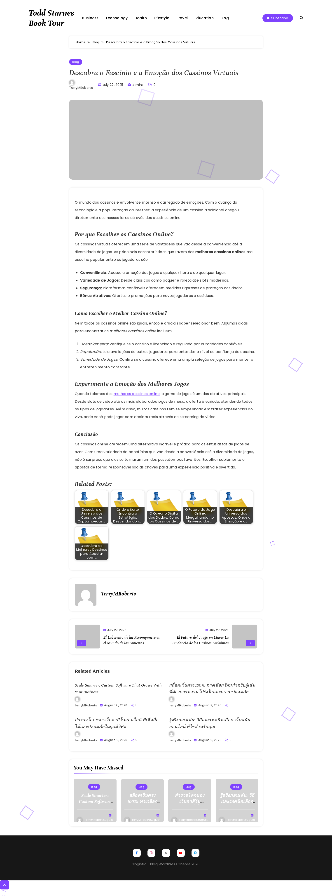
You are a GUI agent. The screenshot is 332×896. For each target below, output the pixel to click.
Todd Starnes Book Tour (51, 18)
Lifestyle (161, 18)
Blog (224, 18)
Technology (116, 18)
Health (141, 18)
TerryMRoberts (81, 87)
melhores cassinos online (137, 393)
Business (90, 18)
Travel (182, 18)
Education (204, 18)
